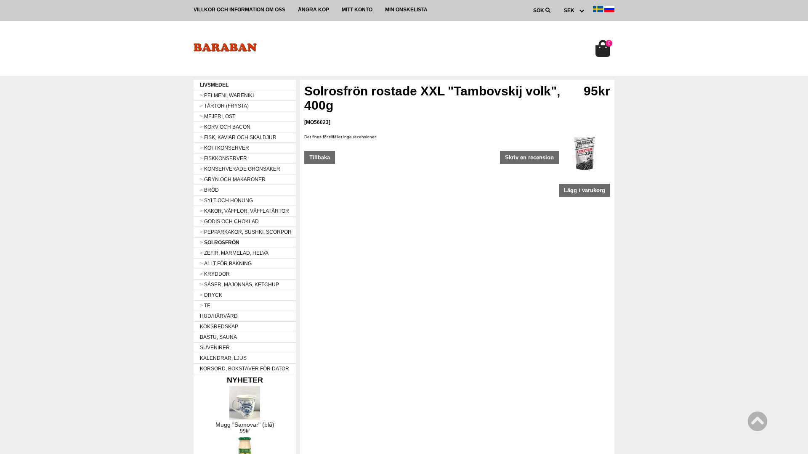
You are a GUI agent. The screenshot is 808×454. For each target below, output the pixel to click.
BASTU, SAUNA (218, 337)
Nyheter (245, 380)
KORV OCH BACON (225, 127)
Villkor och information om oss (239, 10)
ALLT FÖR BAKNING (226, 264)
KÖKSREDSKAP (219, 327)
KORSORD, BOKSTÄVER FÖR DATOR (244, 369)
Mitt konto (357, 10)
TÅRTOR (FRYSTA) (224, 106)
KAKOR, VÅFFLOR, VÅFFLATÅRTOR (244, 211)
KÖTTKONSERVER (224, 148)
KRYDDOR (215, 274)
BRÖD (209, 190)
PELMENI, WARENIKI (227, 95)
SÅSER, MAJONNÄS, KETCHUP (239, 285)
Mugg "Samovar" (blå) (244, 424)
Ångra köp (313, 10)
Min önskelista (406, 10)
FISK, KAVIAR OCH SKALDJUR (238, 137)
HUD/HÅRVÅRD (219, 316)
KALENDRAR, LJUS (223, 358)
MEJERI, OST (217, 116)
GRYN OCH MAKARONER (233, 179)
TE (205, 306)
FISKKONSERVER (223, 158)
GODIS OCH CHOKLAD (229, 221)
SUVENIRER (215, 348)
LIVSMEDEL (214, 85)
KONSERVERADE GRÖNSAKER (240, 169)
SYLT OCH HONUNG (226, 200)
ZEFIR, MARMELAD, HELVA (234, 253)
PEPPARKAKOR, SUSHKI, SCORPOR (246, 232)
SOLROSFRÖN (219, 242)
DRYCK (211, 295)
